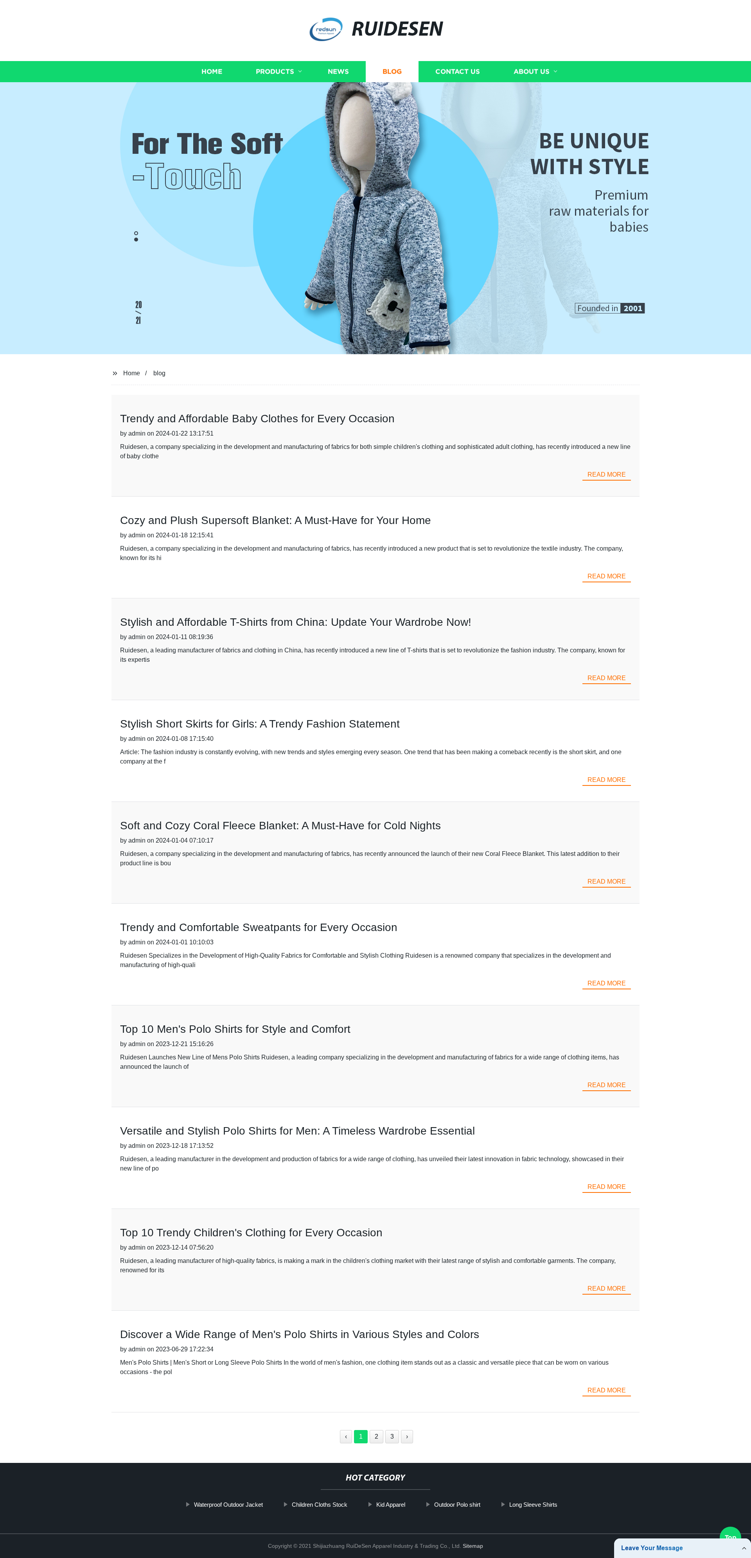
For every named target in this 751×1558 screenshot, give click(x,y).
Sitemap (473, 1546)
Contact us (457, 71)
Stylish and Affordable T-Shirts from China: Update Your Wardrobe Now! (295, 622)
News (338, 71)
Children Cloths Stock (319, 1504)
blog (159, 373)
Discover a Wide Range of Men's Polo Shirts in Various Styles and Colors (299, 1334)
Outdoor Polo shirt (457, 1504)
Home (211, 71)
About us (532, 71)
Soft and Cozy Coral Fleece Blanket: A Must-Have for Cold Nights (280, 826)
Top (731, 1534)
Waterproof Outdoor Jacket (228, 1504)
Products (275, 71)
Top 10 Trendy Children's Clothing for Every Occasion (251, 1233)
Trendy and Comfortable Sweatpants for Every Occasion (258, 927)
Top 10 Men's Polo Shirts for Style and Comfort (235, 1029)
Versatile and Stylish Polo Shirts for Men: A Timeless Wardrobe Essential (297, 1131)
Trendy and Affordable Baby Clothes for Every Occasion (257, 418)
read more (607, 474)
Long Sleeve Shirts (533, 1504)
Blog (392, 71)
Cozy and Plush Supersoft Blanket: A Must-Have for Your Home (275, 520)
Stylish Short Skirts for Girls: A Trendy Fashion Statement (260, 724)
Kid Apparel (390, 1504)
